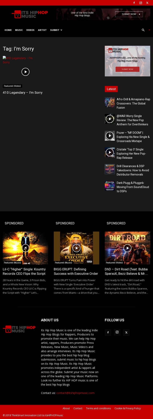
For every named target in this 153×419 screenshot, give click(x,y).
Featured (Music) (12, 262)
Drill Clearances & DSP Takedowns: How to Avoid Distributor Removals (133, 170)
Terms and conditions (98, 408)
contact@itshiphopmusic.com (75, 393)
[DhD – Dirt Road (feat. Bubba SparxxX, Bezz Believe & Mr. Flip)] (127, 248)
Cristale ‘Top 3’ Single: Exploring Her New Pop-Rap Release (131, 153)
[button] (144, 30)
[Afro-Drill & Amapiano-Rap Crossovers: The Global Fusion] (110, 102)
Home (8, 29)
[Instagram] (141, 3)
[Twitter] (147, 3)
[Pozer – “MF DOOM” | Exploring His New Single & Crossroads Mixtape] (110, 136)
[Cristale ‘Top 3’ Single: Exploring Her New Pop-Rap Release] (110, 152)
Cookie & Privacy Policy (128, 408)
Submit (54, 29)
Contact (78, 408)
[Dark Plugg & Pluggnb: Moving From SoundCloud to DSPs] (110, 186)
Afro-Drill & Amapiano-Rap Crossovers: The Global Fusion (133, 103)
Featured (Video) (12, 86)
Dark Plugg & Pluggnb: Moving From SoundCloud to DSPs (133, 187)
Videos (30, 29)
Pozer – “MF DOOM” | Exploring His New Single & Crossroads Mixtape (133, 137)
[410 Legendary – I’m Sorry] (25, 72)
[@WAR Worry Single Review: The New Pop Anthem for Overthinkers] (110, 119)
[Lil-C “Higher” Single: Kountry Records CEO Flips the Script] (25, 248)
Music (19, 29)
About (66, 408)
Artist (42, 29)
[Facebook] (134, 3)
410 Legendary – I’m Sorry (22, 93)
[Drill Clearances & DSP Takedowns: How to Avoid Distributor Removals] (110, 169)
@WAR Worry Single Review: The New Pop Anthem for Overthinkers (132, 120)
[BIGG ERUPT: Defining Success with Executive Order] (76, 248)
